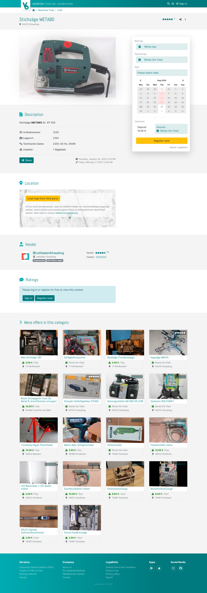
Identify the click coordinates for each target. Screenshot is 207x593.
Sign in (28, 298)
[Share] (180, 19)
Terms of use (112, 570)
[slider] (167, 19)
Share (28, 160)
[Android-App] (151, 568)
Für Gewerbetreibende (74, 570)
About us (67, 567)
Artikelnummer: (31, 132)
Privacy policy (113, 574)
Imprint (109, 577)
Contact (66, 577)
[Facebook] (181, 568)
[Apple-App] (159, 568)
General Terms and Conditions (120, 567)
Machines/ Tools (46, 10)
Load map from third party (42, 198)
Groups (23, 577)
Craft (59, 10)
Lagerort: (28, 138)
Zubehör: (27, 149)
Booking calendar (28, 574)
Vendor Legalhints (178, 147)
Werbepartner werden (73, 574)
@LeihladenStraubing (48, 253)
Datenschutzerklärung (67, 213)
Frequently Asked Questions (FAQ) (36, 567)
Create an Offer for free (31, 570)
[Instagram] (173, 568)
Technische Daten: (33, 143)
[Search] (168, 3)
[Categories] (173, 3)
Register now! (162, 140)
